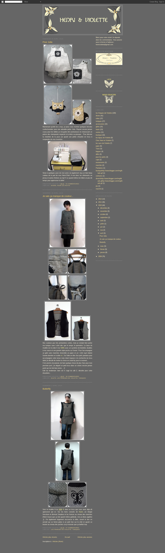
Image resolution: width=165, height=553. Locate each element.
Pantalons (99, 168)
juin (101, 227)
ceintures (99, 176)
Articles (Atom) (58, 541)
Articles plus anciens (85, 537)
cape (97, 160)
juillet (102, 224)
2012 (100, 199)
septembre (104, 217)
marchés (99, 165)
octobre (103, 214)
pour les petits (63, 185)
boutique (99, 135)
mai (101, 230)
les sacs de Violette (103, 143)
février (102, 249)
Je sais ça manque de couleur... (58, 196)
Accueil (67, 537)
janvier (102, 252)
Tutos (98, 149)
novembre (104, 211)
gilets (53, 378)
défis (97, 154)
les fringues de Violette (67, 378)
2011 (100, 202)
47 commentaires (72, 527)
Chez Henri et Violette (103, 140)
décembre (104, 208)
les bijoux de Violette (103, 138)
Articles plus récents (50, 537)
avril (102, 233)
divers (53, 185)
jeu (97, 186)
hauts (98, 129)
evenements (100, 162)
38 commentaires (72, 376)
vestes (98, 132)
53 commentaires (72, 183)
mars (102, 246)
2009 (100, 256)
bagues (98, 151)
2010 (100, 205)
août (102, 220)
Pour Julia (47, 42)
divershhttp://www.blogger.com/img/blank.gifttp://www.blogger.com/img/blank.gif (109, 181)
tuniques (82, 378)
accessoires (100, 124)
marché (98, 189)
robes (98, 118)
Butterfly (47, 389)
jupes (98, 146)
